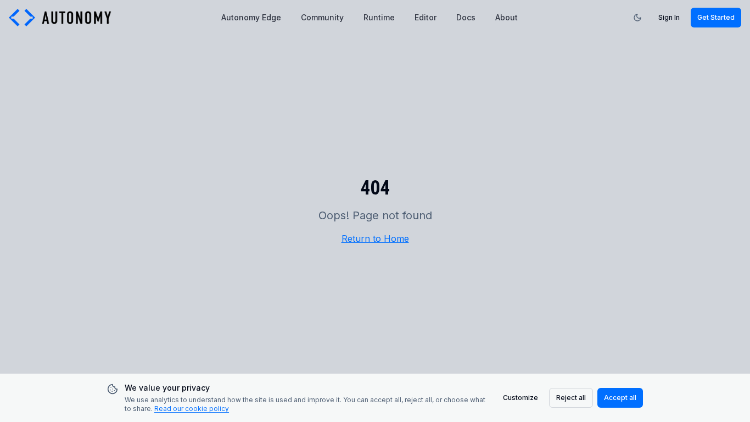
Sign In (669, 17)
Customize (520, 397)
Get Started (716, 17)
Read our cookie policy (191, 408)
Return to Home (375, 238)
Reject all (571, 397)
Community (322, 17)
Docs (465, 17)
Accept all (620, 397)
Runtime (379, 17)
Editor (425, 17)
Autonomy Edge (251, 17)
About (506, 17)
